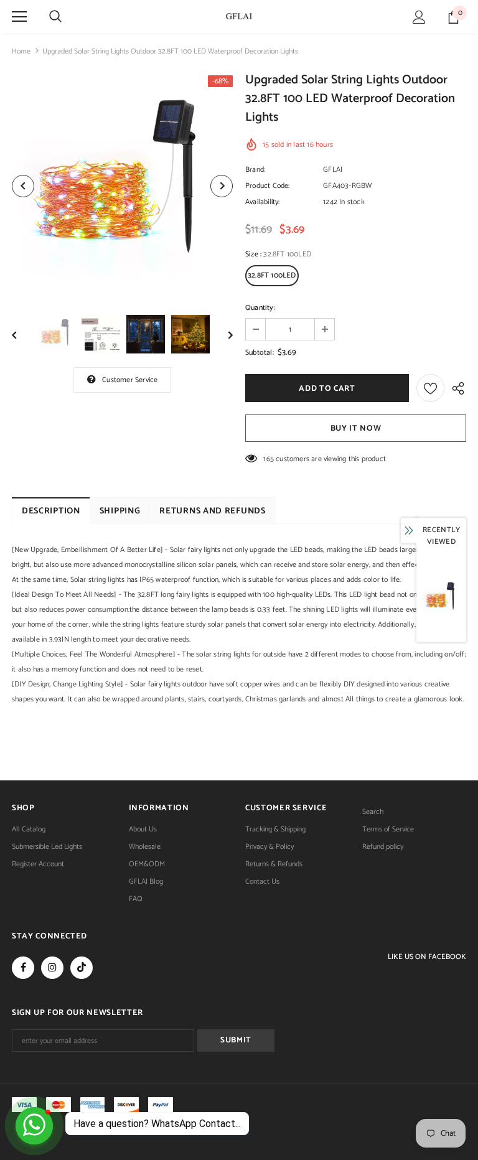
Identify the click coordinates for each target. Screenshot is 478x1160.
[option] (122, 185)
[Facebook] (23, 968)
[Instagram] (52, 968)
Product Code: (267, 186)
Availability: (262, 202)
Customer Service (129, 380)
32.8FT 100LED (272, 275)
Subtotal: (259, 352)
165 (268, 459)
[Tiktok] (81, 968)
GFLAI (332, 169)
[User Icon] (419, 17)
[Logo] (239, 16)
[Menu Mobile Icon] (19, 16)
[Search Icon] (55, 17)
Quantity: (260, 308)
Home (21, 51)
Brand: (255, 169)
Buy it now (356, 428)
